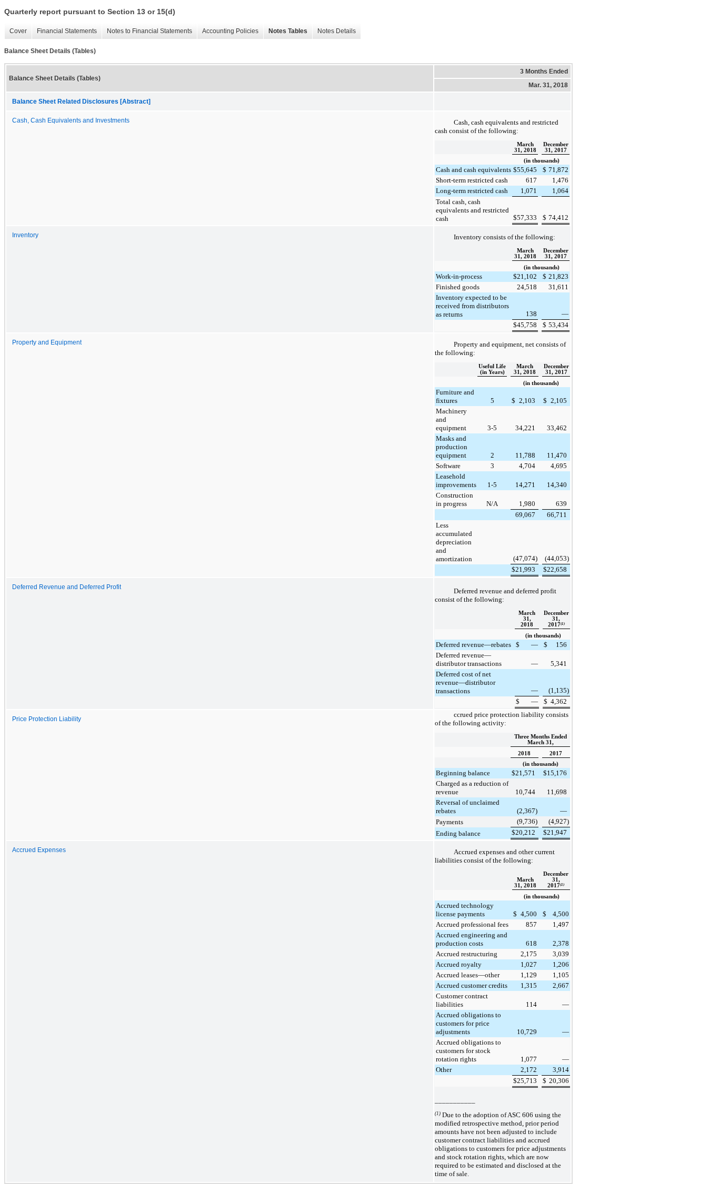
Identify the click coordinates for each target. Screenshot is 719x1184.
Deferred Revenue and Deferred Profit (66, 587)
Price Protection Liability (46, 719)
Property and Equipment (47, 342)
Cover (15, 31)
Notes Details (334, 31)
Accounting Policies (227, 31)
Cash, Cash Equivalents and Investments (70, 120)
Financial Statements (64, 31)
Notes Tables (285, 31)
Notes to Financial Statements (147, 31)
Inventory (25, 235)
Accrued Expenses (39, 850)
